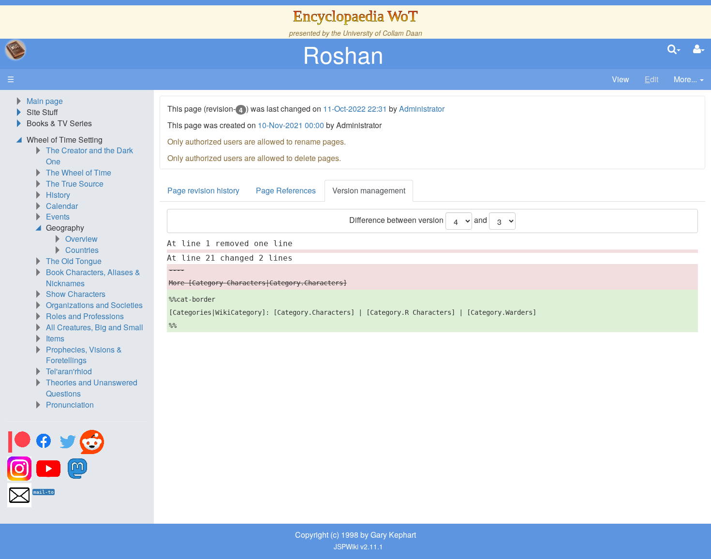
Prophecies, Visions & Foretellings (84, 355)
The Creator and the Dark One (89, 156)
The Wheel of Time (78, 172)
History (58, 194)
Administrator (421, 108)
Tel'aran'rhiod (69, 371)
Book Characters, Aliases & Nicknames (93, 277)
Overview (81, 238)
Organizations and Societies (94, 304)
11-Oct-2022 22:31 (355, 108)
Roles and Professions (85, 316)
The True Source (75, 183)
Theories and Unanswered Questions (91, 388)
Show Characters (75, 293)
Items (55, 338)
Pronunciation (70, 404)
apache (15, 49)
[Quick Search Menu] (674, 49)
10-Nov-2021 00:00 (291, 125)
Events (58, 216)
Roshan (343, 54)
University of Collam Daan (382, 33)
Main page (45, 100)
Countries (82, 249)
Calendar (62, 205)
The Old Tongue (74, 260)
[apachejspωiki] (15, 49)
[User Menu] (699, 49)
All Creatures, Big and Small (94, 327)
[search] (674, 49)
